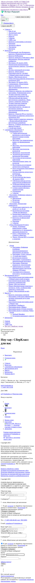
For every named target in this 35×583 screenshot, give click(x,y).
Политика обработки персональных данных (15, 472)
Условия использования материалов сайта (15, 470)
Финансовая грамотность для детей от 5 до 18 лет (22, 208)
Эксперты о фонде (15, 45)
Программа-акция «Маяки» (18, 307)
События (11, 38)
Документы (12, 47)
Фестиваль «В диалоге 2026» (18, 63)
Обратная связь (17, 394)
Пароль (3, 556)
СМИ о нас (12, 40)
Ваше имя (4, 493)
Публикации (16, 191)
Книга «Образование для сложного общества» (20, 234)
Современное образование (14, 130)
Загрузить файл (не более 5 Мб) (11, 533)
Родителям (16, 202)
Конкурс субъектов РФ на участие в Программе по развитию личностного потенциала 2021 (21, 115)
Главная (7, 321)
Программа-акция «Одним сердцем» (21, 309)
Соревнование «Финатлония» (18, 84)
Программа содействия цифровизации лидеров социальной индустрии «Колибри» (21, 298)
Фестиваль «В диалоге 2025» (18, 82)
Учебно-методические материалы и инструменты (21, 134)
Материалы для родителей (21, 152)
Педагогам (16, 200)
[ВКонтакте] (6, 569)
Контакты (12, 49)
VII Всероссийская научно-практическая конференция (21, 185)
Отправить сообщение (8, 511)
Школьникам (16, 198)
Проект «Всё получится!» (17, 284)
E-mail (3, 495)
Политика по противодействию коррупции (15, 474)
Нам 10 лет (12, 31)
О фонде (8, 29)
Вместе (7, 293)
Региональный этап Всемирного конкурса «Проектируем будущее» (20, 53)
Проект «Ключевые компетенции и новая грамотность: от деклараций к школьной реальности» (22, 229)
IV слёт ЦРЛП (17, 175)
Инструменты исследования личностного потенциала (21, 166)
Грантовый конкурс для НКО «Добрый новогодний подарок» (19, 74)
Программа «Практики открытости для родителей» (21, 264)
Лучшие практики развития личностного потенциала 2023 (19, 95)
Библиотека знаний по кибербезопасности (15, 476)
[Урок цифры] (17, 350)
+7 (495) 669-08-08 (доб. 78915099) (15, 520)
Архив (11, 245)
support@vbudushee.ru (8, 463)
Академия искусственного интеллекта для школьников (21, 272)
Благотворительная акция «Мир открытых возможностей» (19, 281)
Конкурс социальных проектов (19, 295)
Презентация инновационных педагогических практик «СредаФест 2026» (21, 66)
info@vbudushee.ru (7, 385)
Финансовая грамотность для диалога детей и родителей (22, 215)
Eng (2, 15)
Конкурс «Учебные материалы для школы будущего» (20, 125)
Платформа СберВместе (16, 305)
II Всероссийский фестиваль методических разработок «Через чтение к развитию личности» (19, 99)
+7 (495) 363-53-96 (7, 387)
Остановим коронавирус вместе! (23, 316)
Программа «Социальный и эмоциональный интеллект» (21, 260)
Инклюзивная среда (11, 275)
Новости (11, 36)
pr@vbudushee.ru (6, 394)
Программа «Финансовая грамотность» (17, 204)
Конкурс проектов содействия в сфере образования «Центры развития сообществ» (21, 59)
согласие (10, 506)
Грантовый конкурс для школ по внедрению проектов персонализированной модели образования (19, 109)
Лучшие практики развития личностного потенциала (18, 104)
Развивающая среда (15, 131)
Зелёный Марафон (18, 314)
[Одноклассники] (6, 571)
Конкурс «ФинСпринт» (16, 71)
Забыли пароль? (6, 562)
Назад (3, 348)
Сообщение (5, 499)
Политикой (21, 507)
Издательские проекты (20, 258)
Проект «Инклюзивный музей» (19, 291)
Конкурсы (8, 50)
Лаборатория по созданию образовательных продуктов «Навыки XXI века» (21, 268)
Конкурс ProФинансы (16, 56)
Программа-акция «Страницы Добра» (21, 310)
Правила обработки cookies (10, 469)
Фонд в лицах (13, 34)
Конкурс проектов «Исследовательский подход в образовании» (19, 87)
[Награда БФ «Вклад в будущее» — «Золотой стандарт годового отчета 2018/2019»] (13, 429)
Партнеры (12, 43)
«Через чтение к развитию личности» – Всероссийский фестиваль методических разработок (21, 121)
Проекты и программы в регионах (20, 42)
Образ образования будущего (19, 225)
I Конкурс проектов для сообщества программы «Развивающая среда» (20, 92)
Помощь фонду (9, 23)
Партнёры (15, 221)
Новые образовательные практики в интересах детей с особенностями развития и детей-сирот (21, 287)
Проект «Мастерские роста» (18, 77)
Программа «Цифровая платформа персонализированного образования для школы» (20, 249)
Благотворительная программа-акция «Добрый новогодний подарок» (21, 278)
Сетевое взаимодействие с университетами (21, 188)
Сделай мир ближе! (15, 128)
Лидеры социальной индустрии (19, 70)
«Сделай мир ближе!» (19, 256)
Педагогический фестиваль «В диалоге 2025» (21, 178)
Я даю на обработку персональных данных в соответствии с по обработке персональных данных (16, 507)
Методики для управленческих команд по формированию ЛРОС (22, 142)
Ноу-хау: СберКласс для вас (14, 326)
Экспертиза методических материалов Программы (21, 155)
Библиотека (8, 317)
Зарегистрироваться (7, 576)
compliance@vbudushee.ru (11, 434)
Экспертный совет (15, 33)
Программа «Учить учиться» (22, 254)
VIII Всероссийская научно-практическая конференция (21, 181)
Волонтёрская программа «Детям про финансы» (20, 211)
